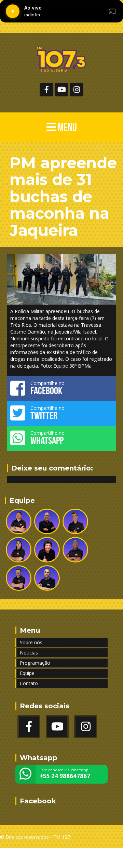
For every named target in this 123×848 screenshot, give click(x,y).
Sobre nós (31, 642)
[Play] (12, 11)
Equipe (27, 673)
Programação (35, 663)
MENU (66, 127)
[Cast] (112, 11)
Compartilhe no (47, 388)
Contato (29, 683)
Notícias (29, 652)
